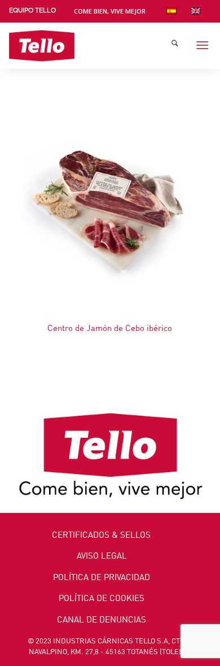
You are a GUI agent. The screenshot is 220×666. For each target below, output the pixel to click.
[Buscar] (175, 45)
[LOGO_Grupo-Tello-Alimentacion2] (90, 45)
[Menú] (203, 45)
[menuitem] (32, 13)
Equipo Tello (32, 10)
